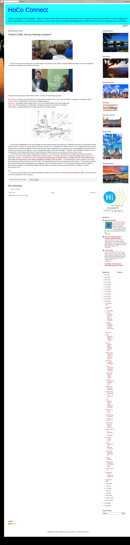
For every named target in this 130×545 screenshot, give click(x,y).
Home (52, 192)
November (109, 307)
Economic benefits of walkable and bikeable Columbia (109, 316)
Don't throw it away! (109, 419)
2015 (106, 296)
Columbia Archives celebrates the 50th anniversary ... (110, 326)
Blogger (86, 532)
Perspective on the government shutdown (109, 475)
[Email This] (30, 180)
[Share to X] (34, 180)
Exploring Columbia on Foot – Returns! (114, 240)
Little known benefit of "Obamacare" (109, 453)
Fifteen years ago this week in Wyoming (109, 425)
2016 (106, 294)
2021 (106, 282)
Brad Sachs (11, 103)
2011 (106, 505)
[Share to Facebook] (36, 180)
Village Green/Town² (110, 220)
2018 (106, 289)
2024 (106, 275)
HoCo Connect (28, 9)
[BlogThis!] (32, 180)
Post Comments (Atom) (22, 195)
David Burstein (12, 99)
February (108, 498)
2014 (106, 298)
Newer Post (12, 192)
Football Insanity (108, 458)
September (109, 479)
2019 (106, 287)
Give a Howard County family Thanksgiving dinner (109, 403)
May (107, 490)
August (108, 483)
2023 (106, 277)
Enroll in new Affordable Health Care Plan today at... (109, 355)
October (108, 311)
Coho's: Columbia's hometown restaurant (109, 368)
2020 (106, 284)
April (107, 493)
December (109, 303)
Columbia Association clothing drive (110, 382)
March (108, 495)
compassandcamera (71, 532)
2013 (106, 301)
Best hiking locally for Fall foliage (109, 362)
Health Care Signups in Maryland (109, 388)
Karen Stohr (11, 105)
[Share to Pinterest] (38, 180)
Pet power (108, 332)
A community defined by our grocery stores (109, 464)
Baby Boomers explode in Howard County (109, 337)
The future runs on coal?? (108, 439)
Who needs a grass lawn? (109, 411)
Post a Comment (15, 189)
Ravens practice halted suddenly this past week (109, 346)
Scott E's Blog (109, 250)
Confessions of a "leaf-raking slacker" (109, 375)
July (107, 486)
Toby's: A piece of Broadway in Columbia (110, 432)
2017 (106, 291)
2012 (106, 503)
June (107, 488)
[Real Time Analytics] (12, 524)
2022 (106, 279)
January (108, 500)
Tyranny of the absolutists (109, 415)
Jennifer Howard (13, 101)
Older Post (93, 192)
